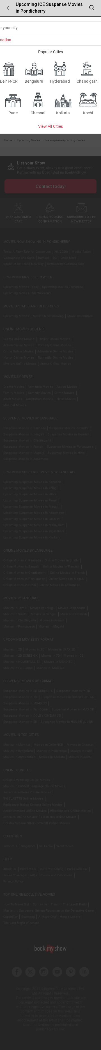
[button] (8, 8)
